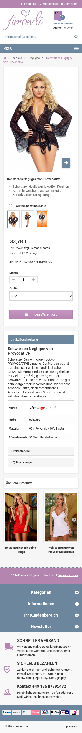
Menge (13, 272)
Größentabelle (20, 451)
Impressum (70, 726)
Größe (13, 288)
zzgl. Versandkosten (37, 248)
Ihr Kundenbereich (41, 615)
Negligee (34, 58)
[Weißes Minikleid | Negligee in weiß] (61, 517)
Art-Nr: (14, 262)
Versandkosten (68, 575)
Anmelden (70, 3)
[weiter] (74, 519)
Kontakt (31, 3)
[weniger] (13, 279)
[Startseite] (5, 58)
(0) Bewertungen (22, 462)
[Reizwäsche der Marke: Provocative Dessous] (42, 407)
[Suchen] (76, 36)
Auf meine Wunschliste (30, 206)
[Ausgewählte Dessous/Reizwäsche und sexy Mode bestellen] (23, 19)
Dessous (16, 58)
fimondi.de (21, 726)
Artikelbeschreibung (24, 339)
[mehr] (33, 279)
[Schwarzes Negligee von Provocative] (13, 219)
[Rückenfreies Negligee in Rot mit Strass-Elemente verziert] (21, 517)
